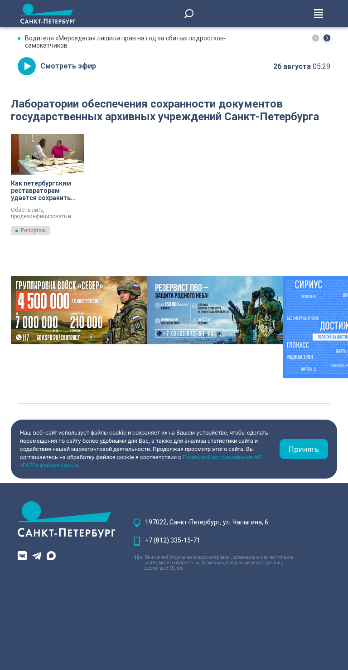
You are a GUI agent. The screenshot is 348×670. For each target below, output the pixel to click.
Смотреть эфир (68, 66)
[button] (327, 37)
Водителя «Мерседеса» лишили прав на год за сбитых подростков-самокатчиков (125, 41)
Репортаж (33, 230)
